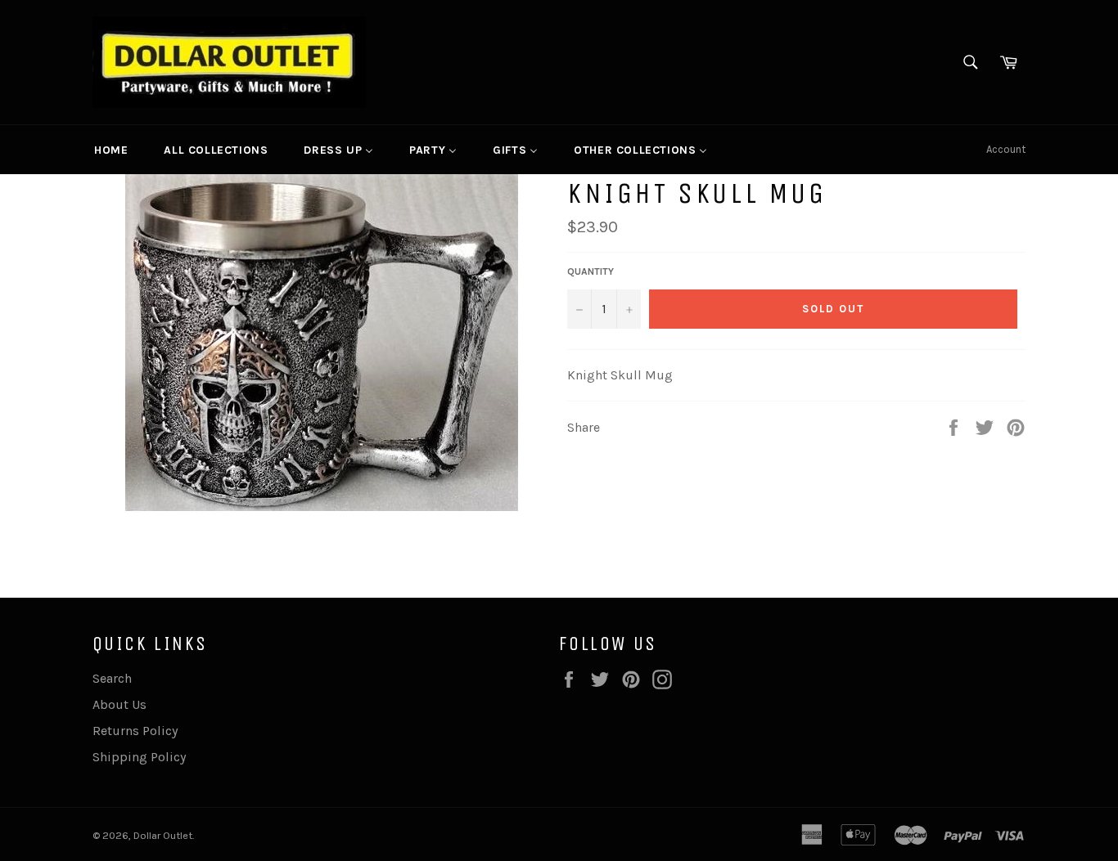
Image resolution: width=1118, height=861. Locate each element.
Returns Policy (135, 730)
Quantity (590, 271)
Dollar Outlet (162, 835)
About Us (119, 704)
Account (1006, 149)
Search (112, 678)
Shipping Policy (139, 757)
